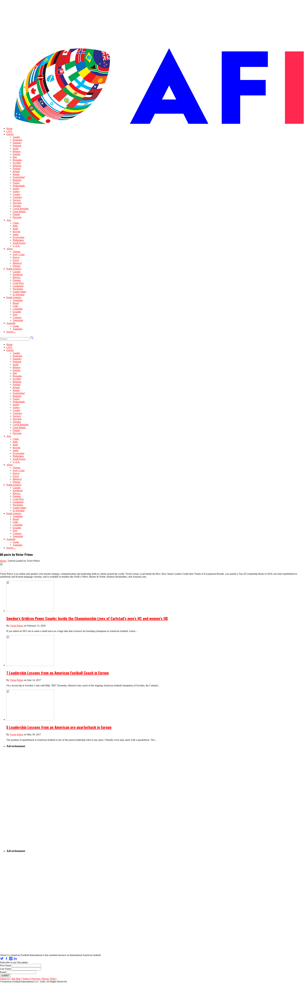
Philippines (18, 240)
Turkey (16, 191)
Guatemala (18, 286)
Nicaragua (18, 288)
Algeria (16, 251)
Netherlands (19, 185)
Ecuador (17, 311)
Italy (15, 157)
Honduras (18, 274)
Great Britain (19, 211)
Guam (16, 326)
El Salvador (18, 294)
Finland (16, 168)
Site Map (16, 978)
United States (19, 291)
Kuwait (16, 231)
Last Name (5, 968)
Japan (15, 234)
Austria (16, 137)
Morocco (17, 263)
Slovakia (17, 203)
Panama (17, 280)
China (16, 223)
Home (9, 128)
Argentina (18, 300)
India (15, 225)
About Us (5, 978)
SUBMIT (5, 975)
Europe (10, 134)
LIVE (9, 131)
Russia (16, 174)
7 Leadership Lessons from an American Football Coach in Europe (57, 673)
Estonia (16, 154)
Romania (17, 160)
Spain (15, 148)
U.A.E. (16, 245)
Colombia (18, 308)
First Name (5, 965)
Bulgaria (17, 180)
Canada (16, 271)
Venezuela (18, 320)
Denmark (17, 140)
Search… (11, 331)
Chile (15, 306)
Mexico (16, 277)
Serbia (16, 188)
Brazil (16, 303)
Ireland (16, 171)
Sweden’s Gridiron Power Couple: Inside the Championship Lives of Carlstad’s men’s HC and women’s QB (87, 618)
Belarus (16, 151)
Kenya (16, 257)
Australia (10, 323)
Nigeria (16, 266)
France (16, 182)
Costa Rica (18, 283)
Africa (9, 248)
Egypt (16, 260)
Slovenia (17, 217)
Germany (17, 197)
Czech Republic (21, 208)
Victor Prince (16, 625)
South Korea (19, 243)
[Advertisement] (26, 798)
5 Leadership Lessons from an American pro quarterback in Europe (59, 727)
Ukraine (17, 205)
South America (13, 297)
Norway (17, 200)
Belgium (17, 165)
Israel (15, 228)
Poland (16, 214)
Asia (8, 220)
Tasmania (17, 329)
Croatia (16, 194)
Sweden (17, 162)
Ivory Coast (18, 254)
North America (13, 268)
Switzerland (19, 177)
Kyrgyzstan (18, 237)
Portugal (17, 145)
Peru (15, 314)
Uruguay (17, 317)
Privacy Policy (49, 978)
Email (3, 972)
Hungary (17, 142)
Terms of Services (31, 978)
